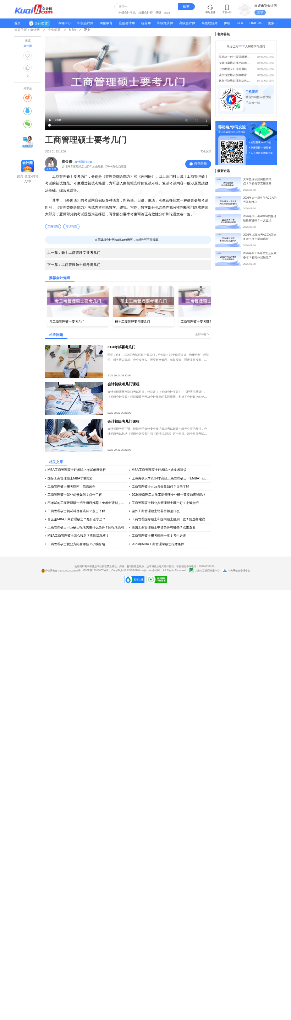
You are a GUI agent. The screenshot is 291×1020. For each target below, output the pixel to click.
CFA (240, 23)
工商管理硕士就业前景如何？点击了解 (75, 494)
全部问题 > (202, 334)
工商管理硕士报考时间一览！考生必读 (159, 535)
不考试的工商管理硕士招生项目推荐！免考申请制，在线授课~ (87, 503)
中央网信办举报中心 (238, 570)
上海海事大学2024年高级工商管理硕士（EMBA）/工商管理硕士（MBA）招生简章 (171, 478)
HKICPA (255, 23)
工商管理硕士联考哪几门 (73, 265)
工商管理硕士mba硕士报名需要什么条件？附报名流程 (86, 527)
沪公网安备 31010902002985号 (63, 570)
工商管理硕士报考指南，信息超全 (71, 486)
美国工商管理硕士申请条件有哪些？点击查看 (164, 527)
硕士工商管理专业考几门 (73, 252)
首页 (17, 23)
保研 (158, 12)
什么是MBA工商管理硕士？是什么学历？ (77, 519)
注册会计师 (145, 12)
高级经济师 (210, 23)
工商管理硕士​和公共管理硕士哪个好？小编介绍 (165, 503)
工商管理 (53, 226)
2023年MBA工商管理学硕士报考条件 (158, 544)
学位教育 (106, 23)
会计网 (156, 570)
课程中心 (64, 23)
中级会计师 (85, 23)
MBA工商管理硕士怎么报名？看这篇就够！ (78, 535)
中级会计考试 (127, 12)
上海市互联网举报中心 (207, 570)
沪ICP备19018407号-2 (95, 570)
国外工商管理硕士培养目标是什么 (156, 511)
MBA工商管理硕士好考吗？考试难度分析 (77, 470)
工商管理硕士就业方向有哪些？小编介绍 (76, 544)
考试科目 (71, 226)
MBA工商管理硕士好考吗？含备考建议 (159, 470)
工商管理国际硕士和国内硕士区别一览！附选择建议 (168, 519)
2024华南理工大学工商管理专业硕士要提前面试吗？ (169, 494)
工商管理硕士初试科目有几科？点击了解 (76, 511)
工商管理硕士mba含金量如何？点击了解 (160, 486)
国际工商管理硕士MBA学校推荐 (70, 478)
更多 (271, 23)
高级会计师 (187, 23)
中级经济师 (165, 23)
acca (167, 12)
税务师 (146, 23)
